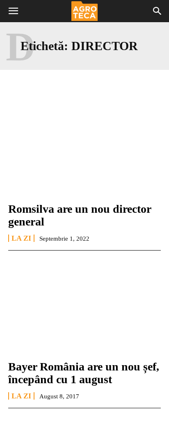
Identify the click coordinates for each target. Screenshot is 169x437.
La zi (21, 238)
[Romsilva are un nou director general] (84, 149)
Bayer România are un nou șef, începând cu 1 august (83, 373)
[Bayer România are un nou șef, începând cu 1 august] (84, 306)
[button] (13, 11)
